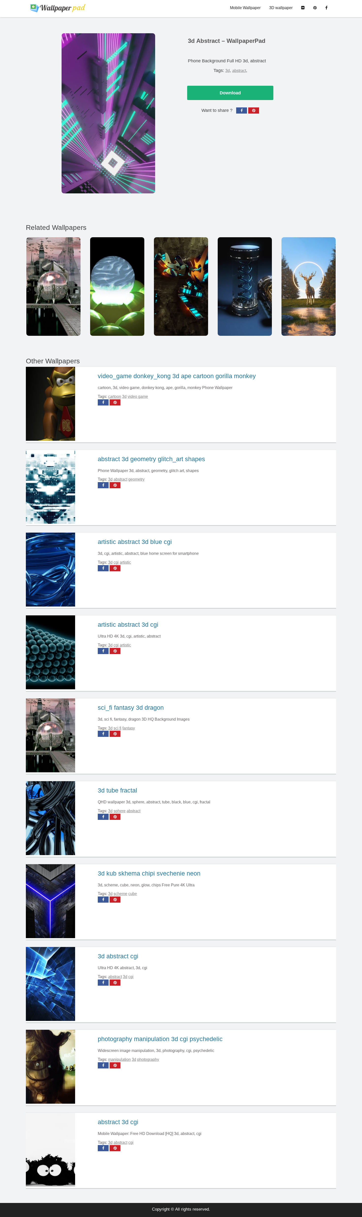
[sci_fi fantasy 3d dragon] (60, 736)
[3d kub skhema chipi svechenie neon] (60, 902)
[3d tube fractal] (60, 819)
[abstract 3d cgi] (60, 1150)
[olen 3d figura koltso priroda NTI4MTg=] (308, 286)
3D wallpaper (281, 8)
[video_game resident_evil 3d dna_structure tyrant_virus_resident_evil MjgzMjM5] (244, 286)
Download (230, 92)
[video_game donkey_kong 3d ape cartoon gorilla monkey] (60, 404)
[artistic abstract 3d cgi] (60, 653)
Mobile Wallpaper (245, 8)
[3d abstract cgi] (60, 984)
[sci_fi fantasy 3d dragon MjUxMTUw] (53, 286)
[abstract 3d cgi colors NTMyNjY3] (181, 286)
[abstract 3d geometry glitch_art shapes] (60, 487)
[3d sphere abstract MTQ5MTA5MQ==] (117, 286)
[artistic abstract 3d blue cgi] (60, 570)
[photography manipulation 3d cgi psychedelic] (60, 1067)
